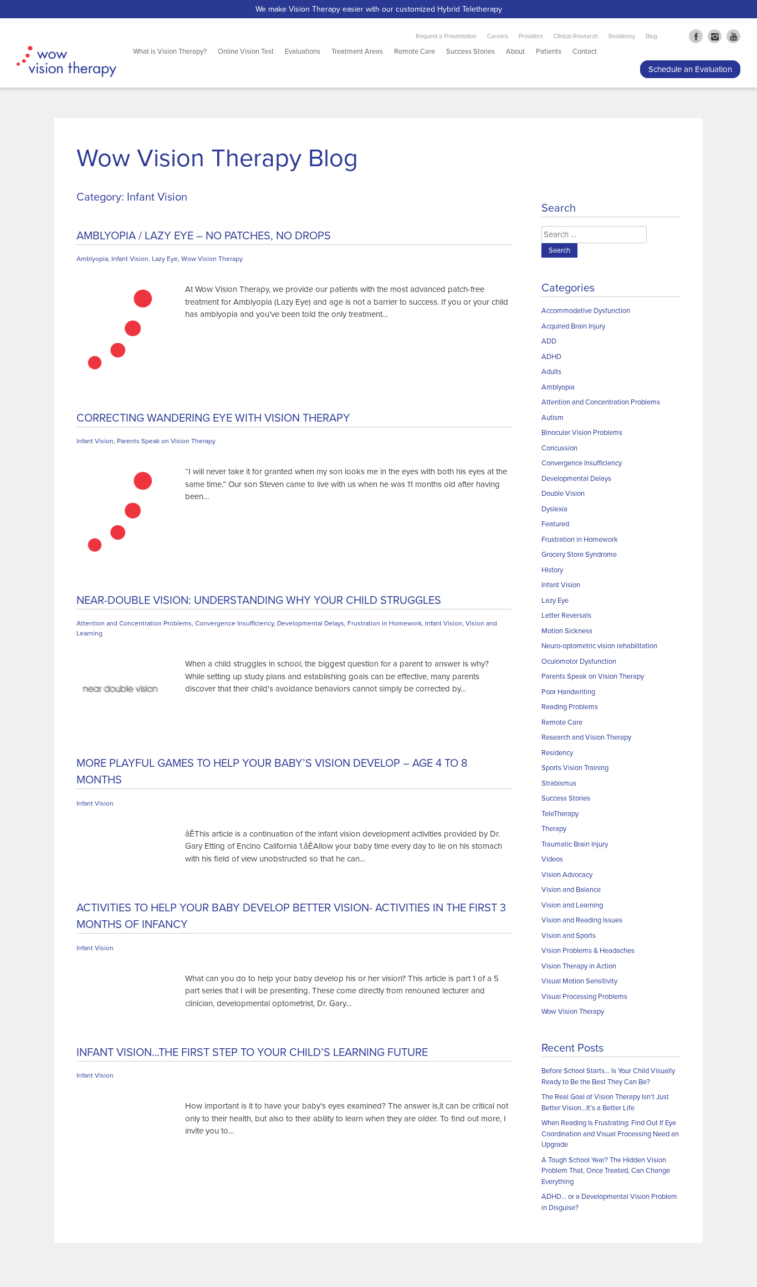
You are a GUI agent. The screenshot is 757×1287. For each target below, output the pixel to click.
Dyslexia (554, 509)
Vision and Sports (568, 935)
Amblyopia (92, 259)
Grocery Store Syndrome (579, 554)
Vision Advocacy (566, 874)
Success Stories (470, 51)
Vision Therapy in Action (578, 966)
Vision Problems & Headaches (588, 950)
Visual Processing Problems (584, 996)
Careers (497, 36)
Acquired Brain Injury (573, 326)
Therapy (553, 828)
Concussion (559, 448)
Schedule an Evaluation (690, 69)
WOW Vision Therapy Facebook (696, 35)
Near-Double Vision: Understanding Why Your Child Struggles (258, 600)
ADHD (551, 356)
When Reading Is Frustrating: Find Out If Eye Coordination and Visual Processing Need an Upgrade (610, 1134)
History (552, 570)
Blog (651, 36)
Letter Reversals (566, 615)
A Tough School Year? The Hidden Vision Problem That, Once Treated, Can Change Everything (605, 1171)
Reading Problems (569, 707)
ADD (548, 341)
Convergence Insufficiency (234, 623)
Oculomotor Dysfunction (578, 661)
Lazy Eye (165, 259)
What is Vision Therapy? (170, 51)
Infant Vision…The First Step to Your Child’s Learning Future (252, 1052)
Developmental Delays (310, 623)
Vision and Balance (571, 889)
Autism (552, 417)
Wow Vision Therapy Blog (217, 158)
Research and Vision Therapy (586, 737)
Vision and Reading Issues (581, 920)
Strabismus (558, 783)
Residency (621, 36)
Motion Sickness (566, 631)
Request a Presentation (446, 36)
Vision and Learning (572, 905)
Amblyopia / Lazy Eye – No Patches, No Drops (203, 236)
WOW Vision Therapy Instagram (715, 35)
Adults (551, 371)
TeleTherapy (560, 813)
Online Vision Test (246, 51)
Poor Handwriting (568, 692)
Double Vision (563, 493)
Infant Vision (130, 259)
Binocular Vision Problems (581, 432)
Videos (552, 859)
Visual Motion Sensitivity (579, 981)
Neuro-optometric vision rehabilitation (599, 646)
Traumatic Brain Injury (574, 844)
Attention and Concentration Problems (134, 623)
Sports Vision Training (574, 767)
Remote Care (414, 51)
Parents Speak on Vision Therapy (166, 441)
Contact (584, 51)
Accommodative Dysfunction (585, 310)
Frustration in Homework (384, 623)
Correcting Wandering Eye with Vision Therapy (213, 418)
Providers (531, 36)
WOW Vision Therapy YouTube (733, 35)
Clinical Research (576, 36)
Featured (555, 524)
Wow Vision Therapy (212, 259)
